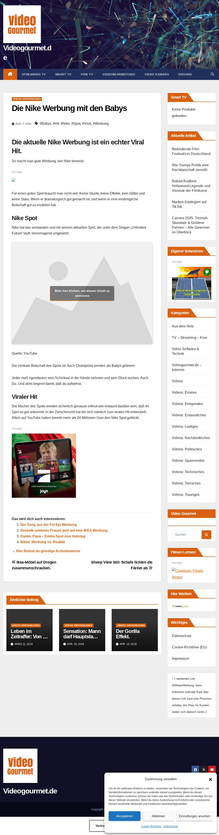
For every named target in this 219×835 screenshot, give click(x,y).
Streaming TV (34, 74)
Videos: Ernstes (184, 392)
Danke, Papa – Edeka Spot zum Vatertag (52, 536)
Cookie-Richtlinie (151, 826)
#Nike (65, 123)
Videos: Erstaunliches (27, 99)
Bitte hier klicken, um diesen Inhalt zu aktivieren (82, 293)
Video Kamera (157, 74)
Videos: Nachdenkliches (191, 438)
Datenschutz (170, 826)
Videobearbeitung (118, 74)
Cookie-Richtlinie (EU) (189, 647)
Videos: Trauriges (185, 494)
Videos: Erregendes (187, 404)
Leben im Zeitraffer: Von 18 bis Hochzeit (29, 636)
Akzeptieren (124, 816)
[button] (210, 779)
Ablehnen (158, 816)
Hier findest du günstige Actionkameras (48, 551)
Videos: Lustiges (185, 426)
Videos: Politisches (187, 449)
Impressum (180, 658)
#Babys (45, 123)
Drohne (185, 74)
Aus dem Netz (183, 326)
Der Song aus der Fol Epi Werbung (48, 524)
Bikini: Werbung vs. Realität (42, 542)
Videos (177, 381)
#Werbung (101, 123)
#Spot (75, 123)
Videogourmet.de (30, 791)
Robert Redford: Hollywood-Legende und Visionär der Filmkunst (191, 185)
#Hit (56, 123)
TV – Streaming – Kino (189, 337)
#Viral (86, 123)
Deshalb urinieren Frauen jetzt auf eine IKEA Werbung (64, 530)
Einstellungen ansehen (194, 816)
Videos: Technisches (188, 472)
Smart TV (63, 74)
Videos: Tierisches (186, 483)
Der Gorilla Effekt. (127, 633)
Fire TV (87, 74)
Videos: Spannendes (188, 460)
